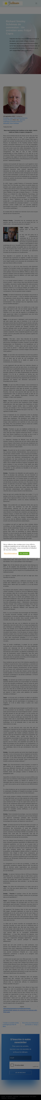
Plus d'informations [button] (10, 553)
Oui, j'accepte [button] (24, 553)
